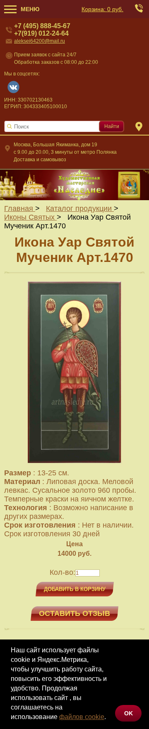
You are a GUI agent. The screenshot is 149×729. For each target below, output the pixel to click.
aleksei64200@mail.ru (39, 41)
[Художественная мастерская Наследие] (74, 184)
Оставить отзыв (74, 613)
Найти (111, 126)
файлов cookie (81, 716)
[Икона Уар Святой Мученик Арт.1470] (74, 464)
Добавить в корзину (75, 589)
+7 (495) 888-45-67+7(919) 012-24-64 (42, 29)
